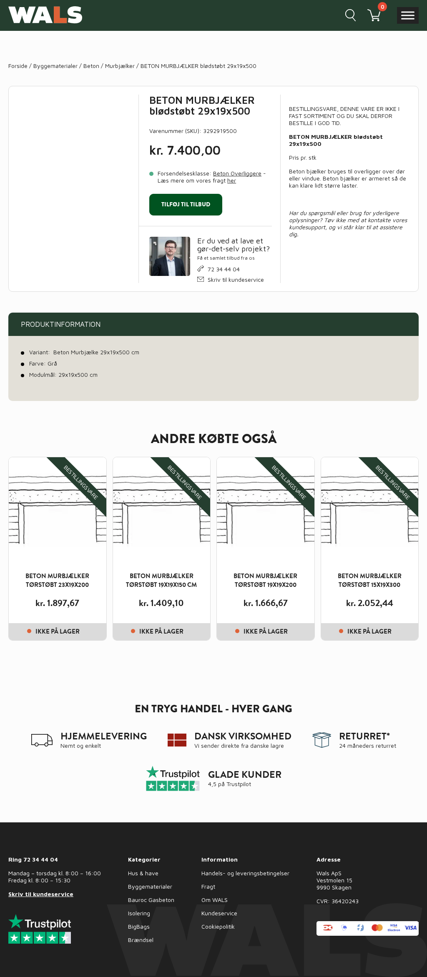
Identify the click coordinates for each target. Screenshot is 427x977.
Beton (91, 65)
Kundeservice (219, 913)
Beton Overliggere (237, 173)
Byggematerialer (55, 65)
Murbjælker (120, 65)
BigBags (139, 926)
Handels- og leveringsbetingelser (245, 873)
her (231, 180)
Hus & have (143, 873)
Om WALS (214, 899)
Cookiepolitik (218, 926)
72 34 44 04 (224, 269)
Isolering (139, 913)
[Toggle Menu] (407, 15)
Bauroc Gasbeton (151, 899)
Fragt (208, 886)
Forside (18, 65)
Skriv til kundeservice (236, 279)
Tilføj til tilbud (185, 204)
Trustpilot (238, 783)
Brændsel (140, 939)
